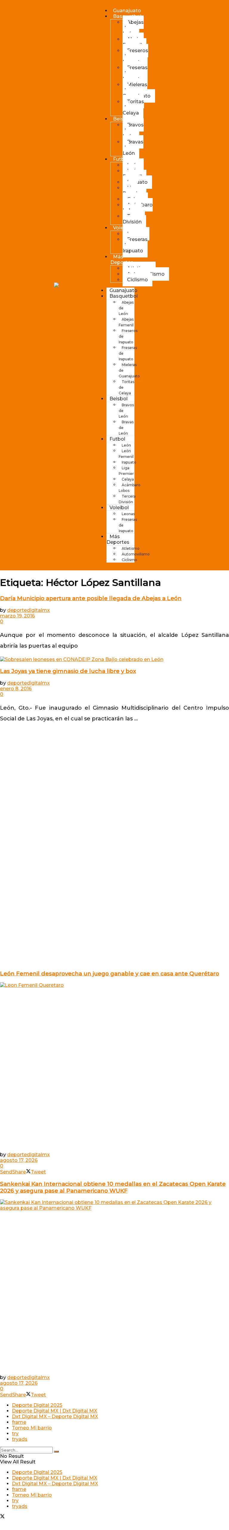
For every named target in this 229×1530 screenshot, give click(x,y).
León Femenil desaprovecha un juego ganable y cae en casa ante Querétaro (109, 973)
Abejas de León (133, 27)
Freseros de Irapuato (135, 56)
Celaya (128, 479)
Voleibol (119, 507)
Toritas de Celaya (133, 107)
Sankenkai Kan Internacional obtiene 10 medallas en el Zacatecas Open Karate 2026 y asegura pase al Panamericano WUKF (113, 1187)
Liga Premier (132, 190)
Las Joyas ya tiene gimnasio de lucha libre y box (68, 671)
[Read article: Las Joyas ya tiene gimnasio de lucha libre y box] (114, 659)
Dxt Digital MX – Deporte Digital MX (55, 1416)
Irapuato (129, 462)
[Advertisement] (114, 766)
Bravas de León (133, 147)
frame (19, 1422)
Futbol (121, 159)
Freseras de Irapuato (135, 73)
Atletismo (131, 548)
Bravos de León (133, 130)
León (126, 445)
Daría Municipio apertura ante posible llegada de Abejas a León (91, 598)
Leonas (128, 514)
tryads (19, 1439)
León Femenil (132, 173)
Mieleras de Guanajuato (137, 90)
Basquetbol (123, 296)
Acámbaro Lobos (138, 207)
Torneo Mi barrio (32, 1428)
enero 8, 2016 (16, 688)
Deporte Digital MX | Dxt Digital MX (54, 1411)
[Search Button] (56, 1451)
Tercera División (134, 219)
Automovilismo (136, 554)
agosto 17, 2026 (19, 1160)
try (15, 1433)
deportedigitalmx (28, 610)
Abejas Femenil (133, 42)
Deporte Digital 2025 (37, 1405)
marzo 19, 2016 (17, 616)
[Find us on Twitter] (2, 1517)
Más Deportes (121, 259)
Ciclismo (137, 279)
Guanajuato (127, 10)
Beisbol (122, 119)
